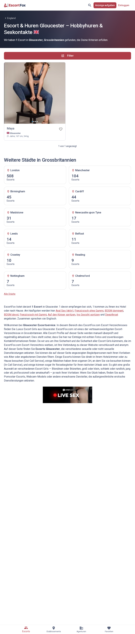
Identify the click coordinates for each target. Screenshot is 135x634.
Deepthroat (111, 314)
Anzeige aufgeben (105, 5)
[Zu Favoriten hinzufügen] (60, 129)
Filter (70, 55)
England (11, 18)
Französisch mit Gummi (33, 314)
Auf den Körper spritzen (61, 314)
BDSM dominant (114, 310)
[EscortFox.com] (15, 5)
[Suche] (89, 5)
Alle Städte (9, 294)
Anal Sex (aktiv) (64, 310)
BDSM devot (11, 314)
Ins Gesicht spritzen (88, 314)
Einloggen (123, 5)
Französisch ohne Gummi (89, 310)
